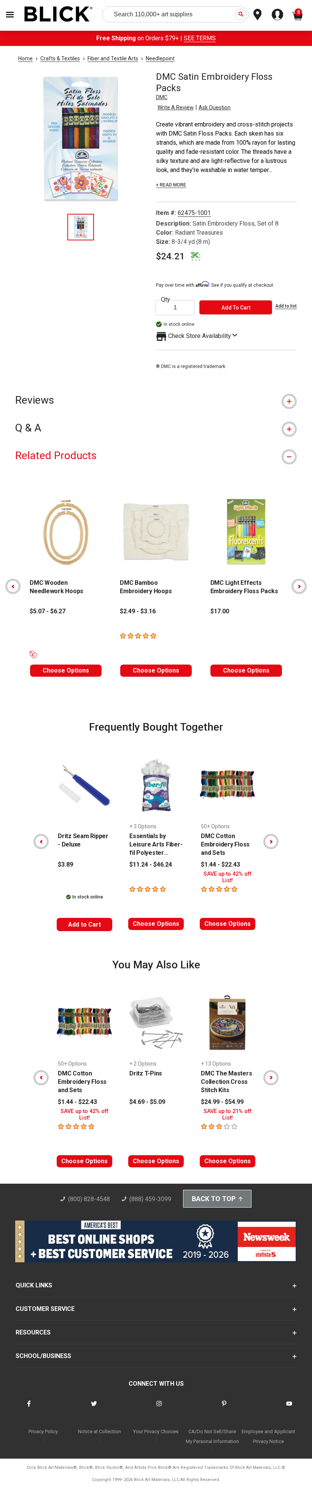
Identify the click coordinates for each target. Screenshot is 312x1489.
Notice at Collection (99, 1431)
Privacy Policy (43, 1431)
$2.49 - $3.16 (138, 611)
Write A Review (176, 107)
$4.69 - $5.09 (147, 1101)
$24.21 (170, 256)
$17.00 (219, 611)
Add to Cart (84, 924)
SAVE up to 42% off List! (228, 877)
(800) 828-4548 (89, 1199)
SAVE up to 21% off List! (228, 1114)
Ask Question (215, 107)
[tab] (156, 400)
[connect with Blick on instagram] (159, 1408)
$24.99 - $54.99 (222, 1101)
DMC (161, 97)
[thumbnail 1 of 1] (80, 227)
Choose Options (66, 670)
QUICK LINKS (34, 1285)
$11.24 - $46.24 (150, 864)
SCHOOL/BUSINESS (43, 1356)
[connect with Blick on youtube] (289, 1408)
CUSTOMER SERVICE (45, 1308)
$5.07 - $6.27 (47, 611)
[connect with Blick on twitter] (94, 1408)
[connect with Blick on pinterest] (224, 1408)
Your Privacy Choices (155, 1431)
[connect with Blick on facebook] (29, 1408)
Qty (165, 300)
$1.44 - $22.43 (220, 864)
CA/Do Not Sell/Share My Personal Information (212, 1436)
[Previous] (13, 586)
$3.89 (65, 864)
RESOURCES (33, 1332)
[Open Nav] (10, 14)
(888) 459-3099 (150, 1199)
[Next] (299, 586)
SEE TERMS (200, 38)
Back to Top (214, 1199)
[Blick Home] (58, 14)
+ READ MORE (171, 185)
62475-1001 (194, 212)
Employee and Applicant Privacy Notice (268, 1436)
